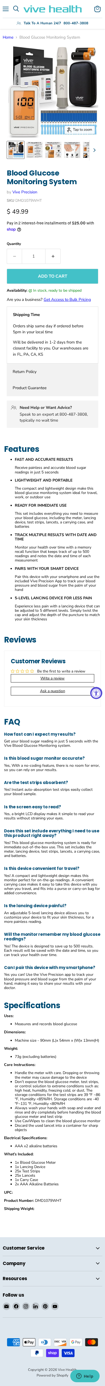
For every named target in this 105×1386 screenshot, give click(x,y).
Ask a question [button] (52, 691)
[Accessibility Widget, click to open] (96, 693)
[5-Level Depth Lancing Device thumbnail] (72, 150)
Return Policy (25, 371)
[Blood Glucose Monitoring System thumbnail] (15, 150)
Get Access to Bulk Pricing (67, 299)
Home (8, 37)
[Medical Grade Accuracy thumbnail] (53, 150)
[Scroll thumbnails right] (93, 150)
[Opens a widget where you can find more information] (85, 1376)
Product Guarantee (30, 388)
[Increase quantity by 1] (53, 256)
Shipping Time (26, 314)
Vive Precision (24, 192)
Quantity (14, 244)
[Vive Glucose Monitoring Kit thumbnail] (34, 150)
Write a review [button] (52, 678)
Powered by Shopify (52, 1375)
